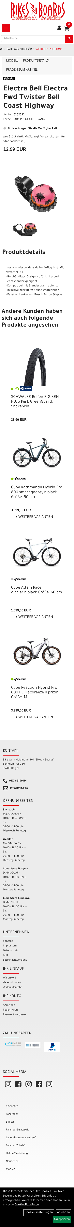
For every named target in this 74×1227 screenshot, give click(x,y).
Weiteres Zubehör (49, 49)
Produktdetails (36, 61)
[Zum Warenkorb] (66, 29)
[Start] (1, 49)
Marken (10, 1169)
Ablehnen (63, 1212)
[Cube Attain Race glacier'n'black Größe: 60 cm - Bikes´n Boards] (37, 552)
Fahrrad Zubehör (19, 49)
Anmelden (9, 1005)
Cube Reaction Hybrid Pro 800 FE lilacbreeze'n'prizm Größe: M (34, 693)
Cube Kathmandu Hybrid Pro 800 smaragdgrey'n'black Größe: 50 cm (36, 492)
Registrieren (10, 1010)
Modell (12, 61)
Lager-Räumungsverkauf (21, 1137)
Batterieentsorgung (15, 960)
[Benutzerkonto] (59, 28)
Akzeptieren (62, 1219)
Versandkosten (12, 982)
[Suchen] (69, 39)
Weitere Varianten (35, 517)
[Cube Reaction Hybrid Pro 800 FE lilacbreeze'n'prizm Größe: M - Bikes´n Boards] (37, 652)
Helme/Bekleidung (17, 1153)
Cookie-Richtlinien (27, 1205)
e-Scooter (12, 1106)
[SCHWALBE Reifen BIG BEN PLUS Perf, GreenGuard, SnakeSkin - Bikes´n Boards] (37, 366)
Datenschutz (10, 950)
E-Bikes (10, 1122)
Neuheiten (12, 1161)
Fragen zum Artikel (21, 70)
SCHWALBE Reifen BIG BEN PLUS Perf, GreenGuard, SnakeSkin (35, 402)
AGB (5, 955)
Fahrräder (12, 1114)
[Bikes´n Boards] (38, 11)
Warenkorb (10, 978)
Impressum (10, 945)
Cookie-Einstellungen (39, 1212)
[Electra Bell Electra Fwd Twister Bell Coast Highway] (37, 194)
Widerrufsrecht (12, 987)
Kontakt (8, 941)
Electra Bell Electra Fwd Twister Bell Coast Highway (35, 97)
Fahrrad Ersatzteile (17, 1130)
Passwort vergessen (15, 1014)
